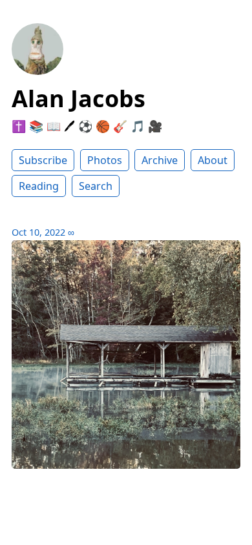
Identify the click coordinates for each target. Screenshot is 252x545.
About (212, 160)
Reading (39, 186)
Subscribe (43, 160)
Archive (160, 160)
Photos (104, 160)
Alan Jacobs (78, 98)
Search (95, 186)
